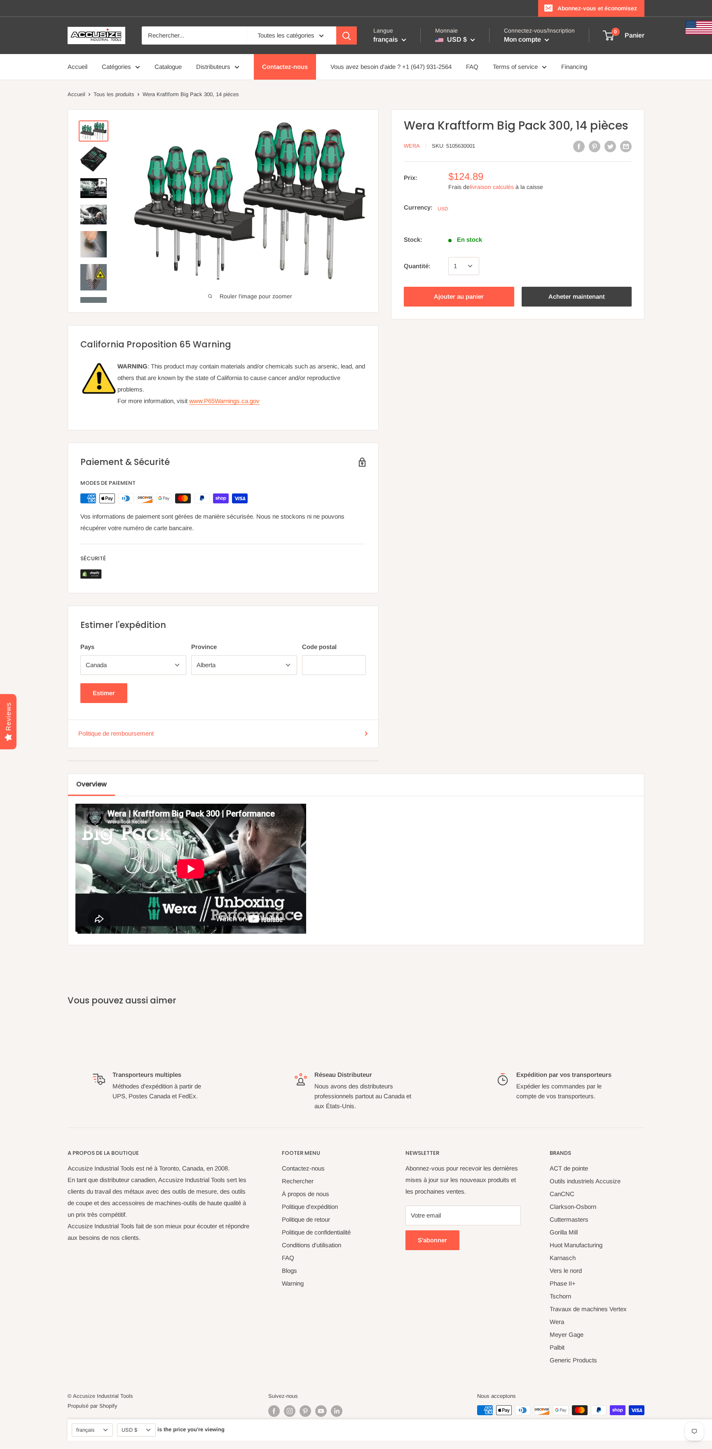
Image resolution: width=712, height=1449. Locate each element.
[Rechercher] (346, 35)
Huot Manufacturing (576, 1244)
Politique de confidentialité (316, 1232)
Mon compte (523, 39)
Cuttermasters (569, 1219)
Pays (87, 646)
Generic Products (573, 1360)
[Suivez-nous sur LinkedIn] (336, 1411)
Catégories (116, 66)
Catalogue (168, 66)
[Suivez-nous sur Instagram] (289, 1411)
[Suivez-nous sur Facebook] (274, 1411)
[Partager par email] (626, 146)
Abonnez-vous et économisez (597, 8)
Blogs (289, 1270)
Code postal (319, 646)
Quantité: (417, 265)
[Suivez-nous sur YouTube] (321, 1411)
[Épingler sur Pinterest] (594, 146)
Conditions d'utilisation (311, 1244)
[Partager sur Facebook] (579, 146)
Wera (412, 146)
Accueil (77, 66)
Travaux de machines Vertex (588, 1308)
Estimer (104, 692)
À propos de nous (305, 1193)
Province (204, 646)
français (85, 1430)
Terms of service (515, 66)
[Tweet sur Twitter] (610, 146)
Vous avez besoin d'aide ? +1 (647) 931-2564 (391, 66)
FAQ (472, 66)
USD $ (129, 1430)
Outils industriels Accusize (585, 1181)
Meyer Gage (566, 1334)
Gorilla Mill (564, 1232)
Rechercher (298, 1181)
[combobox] (194, 35)
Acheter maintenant (576, 296)
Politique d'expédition (310, 1206)
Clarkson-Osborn (573, 1206)
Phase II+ (563, 1283)
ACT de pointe (569, 1168)
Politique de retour (306, 1219)
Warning (293, 1283)
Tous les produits (114, 94)
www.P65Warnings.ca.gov (224, 400)
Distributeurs (213, 66)
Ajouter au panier (459, 296)
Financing (574, 66)
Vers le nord (566, 1270)
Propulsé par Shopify (92, 1406)
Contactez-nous (285, 66)
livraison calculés (492, 187)
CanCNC (562, 1193)
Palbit (557, 1347)
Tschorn (560, 1296)
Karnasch (563, 1257)
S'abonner (432, 1240)
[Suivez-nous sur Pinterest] (305, 1411)
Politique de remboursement (116, 733)
